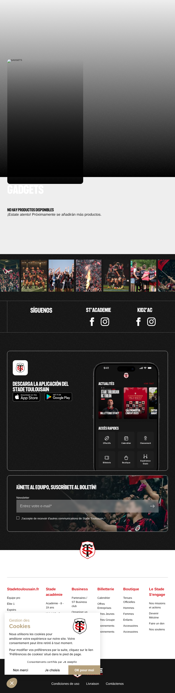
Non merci (20, 670)
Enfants (128, 619)
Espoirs (11, 609)
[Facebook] (92, 321)
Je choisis (52, 670)
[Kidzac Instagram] (151, 321)
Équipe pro (13, 597)
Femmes (128, 613)
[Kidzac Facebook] (138, 321)
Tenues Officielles (129, 600)
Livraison (92, 683)
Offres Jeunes (106, 613)
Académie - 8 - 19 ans (55, 605)
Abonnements (106, 625)
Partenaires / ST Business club (79, 602)
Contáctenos (115, 683)
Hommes (128, 608)
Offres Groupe (106, 619)
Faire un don (156, 623)
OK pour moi (84, 670)
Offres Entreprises (104, 606)
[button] (11, 682)
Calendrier (104, 597)
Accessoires (130, 625)
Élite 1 (11, 603)
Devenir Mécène (154, 615)
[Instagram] (105, 321)
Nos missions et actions (157, 605)
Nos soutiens (157, 629)
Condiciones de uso (65, 683)
